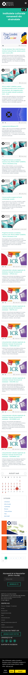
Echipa (2, 608)
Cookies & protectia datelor (7, 627)
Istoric (2, 615)
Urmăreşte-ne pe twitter (11, 634)
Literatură (7, 501)
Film (5, 513)
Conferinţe (7, 506)
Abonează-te (14, 584)
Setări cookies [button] (5, 671)
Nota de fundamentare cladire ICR (9, 622)
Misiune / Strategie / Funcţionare (9, 606)
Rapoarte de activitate (6, 613)
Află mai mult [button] (9, 666)
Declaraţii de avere (5, 617)
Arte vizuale (7, 504)
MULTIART (7, 516)
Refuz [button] (11, 671)
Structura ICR (4, 610)
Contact (3, 624)
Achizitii (3, 620)
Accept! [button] (20, 671)
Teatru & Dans (8, 511)
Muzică (6, 509)
